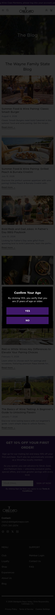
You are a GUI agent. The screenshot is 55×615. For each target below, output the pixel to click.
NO (28, 320)
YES (27, 311)
